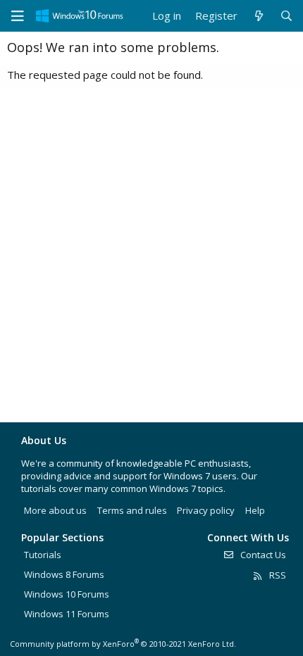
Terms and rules (132, 510)
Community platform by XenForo (123, 643)
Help (255, 510)
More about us (55, 510)
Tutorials (42, 554)
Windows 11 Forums (66, 613)
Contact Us (262, 554)
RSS (276, 575)
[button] (17, 16)
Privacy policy (206, 510)
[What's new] (258, 16)
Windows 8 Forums (64, 574)
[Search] (286, 16)
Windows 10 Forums (66, 594)
